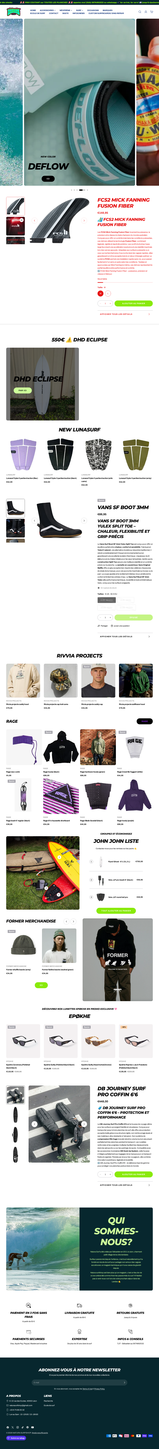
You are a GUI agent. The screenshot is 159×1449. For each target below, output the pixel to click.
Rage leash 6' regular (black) (18, 821)
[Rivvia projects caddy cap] (98, 681)
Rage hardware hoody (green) (92, 772)
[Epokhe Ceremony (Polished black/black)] (23, 1041)
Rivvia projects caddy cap (92, 704)
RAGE (145, 721)
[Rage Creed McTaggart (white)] (135, 747)
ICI (112, 179)
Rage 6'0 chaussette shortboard (56, 821)
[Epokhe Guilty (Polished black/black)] (61, 1041)
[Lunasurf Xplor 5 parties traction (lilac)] (23, 455)
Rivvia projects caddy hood (17, 704)
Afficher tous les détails (116, 314)
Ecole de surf (49, 1405)
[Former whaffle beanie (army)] (23, 945)
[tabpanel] (79, 777)
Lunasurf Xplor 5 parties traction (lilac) (22, 478)
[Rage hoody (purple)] (135, 796)
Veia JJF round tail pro (118, 897)
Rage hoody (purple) (125, 821)
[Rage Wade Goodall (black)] (98, 796)
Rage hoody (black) (51, 772)
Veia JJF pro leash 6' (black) (120, 880)
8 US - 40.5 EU (108, 601)
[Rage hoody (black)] (61, 747)
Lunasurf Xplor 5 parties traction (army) (135, 478)
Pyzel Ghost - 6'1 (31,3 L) (119, 862)
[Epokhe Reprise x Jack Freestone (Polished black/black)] (136, 1041)
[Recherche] (139, 11)
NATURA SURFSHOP (22, 1433)
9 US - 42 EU (127, 601)
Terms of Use (87, 1389)
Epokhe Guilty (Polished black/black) (59, 1065)
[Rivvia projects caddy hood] (23, 681)
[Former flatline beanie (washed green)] (59, 945)
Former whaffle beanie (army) (18, 970)
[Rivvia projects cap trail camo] (61, 681)
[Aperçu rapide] (37, 443)
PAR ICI (23, 390)
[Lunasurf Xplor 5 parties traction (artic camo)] (98, 455)
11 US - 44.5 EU (128, 609)
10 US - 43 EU (108, 609)
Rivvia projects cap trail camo (56, 704)
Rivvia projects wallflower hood (132, 704)
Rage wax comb (13, 772)
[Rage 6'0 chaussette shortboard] (61, 796)
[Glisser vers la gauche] (35, 221)
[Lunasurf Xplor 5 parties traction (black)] (61, 455)
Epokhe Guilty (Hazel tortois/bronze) (96, 1065)
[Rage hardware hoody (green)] (98, 747)
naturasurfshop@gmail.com (20, 1405)
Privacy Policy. (99, 1389)
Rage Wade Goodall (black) (91, 821)
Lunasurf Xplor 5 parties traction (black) (60, 478)
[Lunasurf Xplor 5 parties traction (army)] (136, 455)
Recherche (48, 1401)
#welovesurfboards (40, 1433)
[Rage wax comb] (24, 747)
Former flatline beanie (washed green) (57, 970)
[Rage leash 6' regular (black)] (24, 796)
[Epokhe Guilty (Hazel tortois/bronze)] (98, 1041)
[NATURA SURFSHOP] (118, 959)
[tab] (12, 721)
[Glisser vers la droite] (84, 221)
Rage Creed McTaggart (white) (130, 772)
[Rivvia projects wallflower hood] (136, 681)
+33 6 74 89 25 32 (16, 1410)
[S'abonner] (124, 1382)
